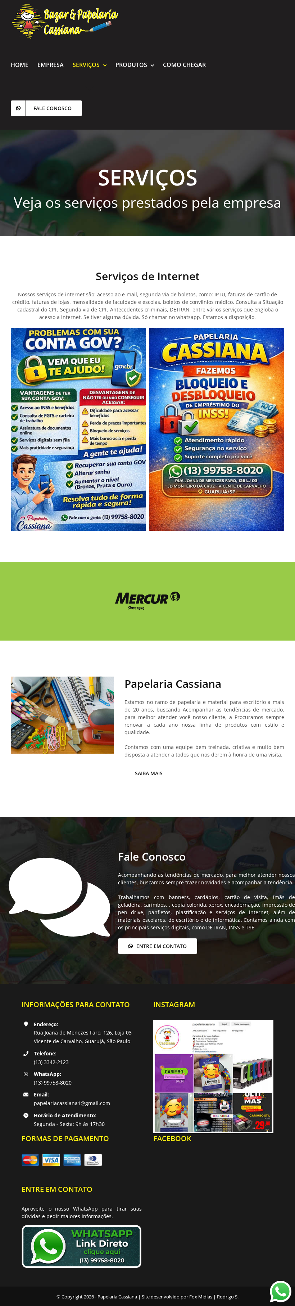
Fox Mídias (200, 1296)
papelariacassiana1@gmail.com (72, 1103)
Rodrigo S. (228, 1296)
